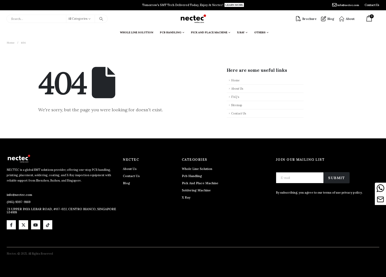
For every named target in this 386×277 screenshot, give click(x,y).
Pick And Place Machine (209, 32)
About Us (237, 88)
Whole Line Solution (136, 32)
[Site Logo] (193, 19)
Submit (336, 178)
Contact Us (238, 113)
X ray (241, 32)
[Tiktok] (47, 224)
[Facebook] (11, 224)
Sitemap (236, 105)
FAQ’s (235, 97)
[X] (23, 224)
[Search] (101, 19)
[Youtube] (35, 224)
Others (260, 32)
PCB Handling (170, 32)
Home (235, 80)
